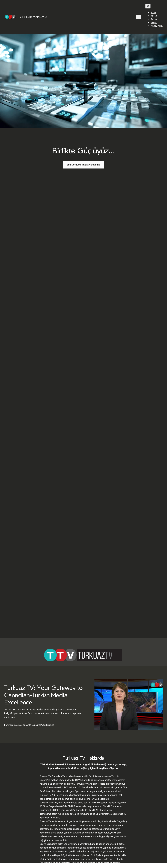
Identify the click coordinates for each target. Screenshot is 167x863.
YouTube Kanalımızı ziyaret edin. (83, 164)
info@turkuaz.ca (45, 725)
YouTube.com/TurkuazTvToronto (92, 798)
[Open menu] (138, 17)
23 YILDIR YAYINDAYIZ (33, 16)
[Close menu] (148, 6)
